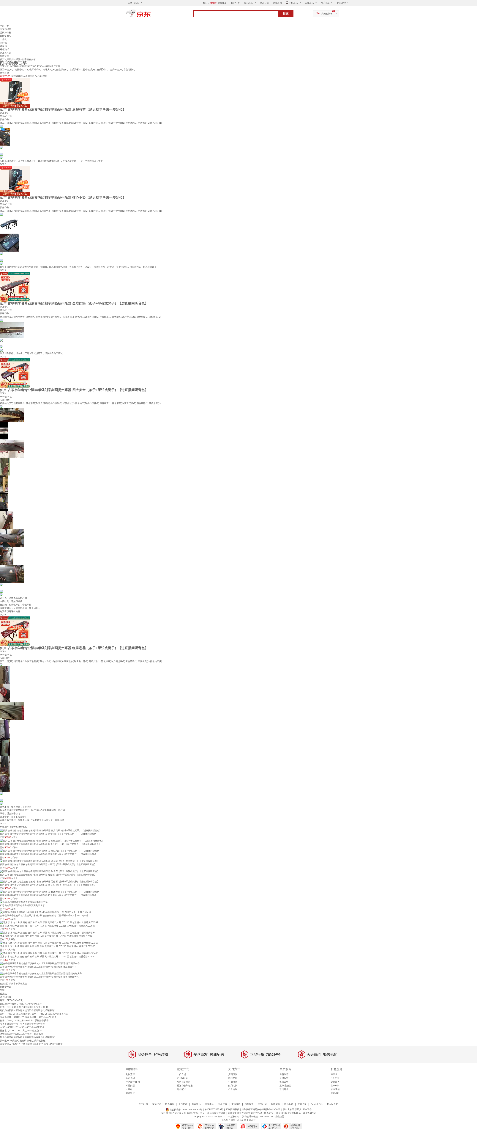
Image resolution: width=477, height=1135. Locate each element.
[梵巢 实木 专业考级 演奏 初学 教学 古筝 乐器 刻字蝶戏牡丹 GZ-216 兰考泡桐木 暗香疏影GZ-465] (49, 953)
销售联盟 (249, 1104)
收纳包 (3, 42)
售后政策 (283, 1074)
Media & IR (332, 1104)
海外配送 (181, 1089)
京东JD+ (335, 1093)
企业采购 (277, 2)
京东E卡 (335, 1085)
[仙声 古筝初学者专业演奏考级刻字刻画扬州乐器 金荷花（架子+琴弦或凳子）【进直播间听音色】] (49, 861)
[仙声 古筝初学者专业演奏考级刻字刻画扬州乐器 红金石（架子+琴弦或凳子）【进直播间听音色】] (49, 871)
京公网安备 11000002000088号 (185, 1109)
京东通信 (335, 1089)
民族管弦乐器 (13, 59)
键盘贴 (3, 46)
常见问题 (130, 1085)
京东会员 (264, 2)
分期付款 (232, 1082)
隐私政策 (288, 1104)
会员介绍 (130, 1078)
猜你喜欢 (4, 73)
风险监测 (275, 1104)
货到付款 (232, 1074)
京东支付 (241, 1120)
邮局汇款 (232, 1085)
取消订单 (283, 1089)
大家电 (129, 1089)
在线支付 (232, 1078)
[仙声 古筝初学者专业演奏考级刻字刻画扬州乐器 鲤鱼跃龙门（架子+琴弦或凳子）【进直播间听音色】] (52, 840)
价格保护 (283, 1078)
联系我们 (156, 1104)
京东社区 (262, 1104)
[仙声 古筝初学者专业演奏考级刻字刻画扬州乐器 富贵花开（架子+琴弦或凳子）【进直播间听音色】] (51, 830)
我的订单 (235, 2)
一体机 (3, 39)
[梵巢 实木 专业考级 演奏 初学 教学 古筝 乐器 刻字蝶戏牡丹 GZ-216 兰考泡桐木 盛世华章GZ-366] (49, 942)
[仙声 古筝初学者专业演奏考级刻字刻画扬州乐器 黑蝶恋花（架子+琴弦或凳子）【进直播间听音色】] (51, 851)
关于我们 (143, 1104)
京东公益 (302, 1104)
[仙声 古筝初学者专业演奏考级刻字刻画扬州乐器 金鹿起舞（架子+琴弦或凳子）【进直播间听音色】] (15, 286)
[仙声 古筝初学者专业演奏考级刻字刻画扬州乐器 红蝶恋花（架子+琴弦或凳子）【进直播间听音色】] (15, 631)
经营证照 (279, 1116)
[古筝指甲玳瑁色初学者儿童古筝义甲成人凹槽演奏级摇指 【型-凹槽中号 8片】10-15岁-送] (45, 912)
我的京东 (248, 2)
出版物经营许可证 (216, 1113)
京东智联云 (5, 1044)
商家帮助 (196, 1104)
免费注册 (222, 2)
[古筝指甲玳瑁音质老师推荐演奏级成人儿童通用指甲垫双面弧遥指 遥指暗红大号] (41, 973)
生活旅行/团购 (133, 1082)
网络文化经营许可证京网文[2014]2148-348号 (250, 1113)
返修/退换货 (285, 1085)
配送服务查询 (183, 1082)
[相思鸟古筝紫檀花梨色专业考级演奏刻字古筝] (24, 902)
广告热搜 (43, 1044)
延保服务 (335, 1082)
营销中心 (209, 1104)
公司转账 (232, 1089)
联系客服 (130, 1093)
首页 (2, 59)
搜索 (286, 13)
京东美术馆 (5, 52)
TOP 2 (3, 270)
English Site (317, 1104)
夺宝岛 (334, 1074)
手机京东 (293, 2)
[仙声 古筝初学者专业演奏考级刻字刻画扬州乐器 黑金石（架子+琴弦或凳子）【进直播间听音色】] (49, 881)
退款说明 (283, 1082)
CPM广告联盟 (56, 1044)
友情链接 (235, 1104)
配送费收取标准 (185, 1085)
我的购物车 (326, 13)
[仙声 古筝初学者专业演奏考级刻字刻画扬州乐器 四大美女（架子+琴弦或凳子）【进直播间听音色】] (15, 373)
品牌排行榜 (5, 32)
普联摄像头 (5, 36)
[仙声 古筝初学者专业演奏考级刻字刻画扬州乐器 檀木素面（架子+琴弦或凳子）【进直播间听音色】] (51, 891)
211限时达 (182, 1078)
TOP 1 (3, 164)
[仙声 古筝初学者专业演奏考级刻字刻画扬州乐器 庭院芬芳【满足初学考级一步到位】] (15, 92)
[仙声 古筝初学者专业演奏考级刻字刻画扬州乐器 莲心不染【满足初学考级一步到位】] (15, 180)
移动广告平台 (18, 1044)
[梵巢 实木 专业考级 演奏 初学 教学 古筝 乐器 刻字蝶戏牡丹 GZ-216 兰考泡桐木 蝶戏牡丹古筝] (47, 932)
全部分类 (4, 26)
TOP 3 (3, 356)
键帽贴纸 (4, 49)
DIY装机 (335, 1078)
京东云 (252, 1120)
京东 (151, 15)
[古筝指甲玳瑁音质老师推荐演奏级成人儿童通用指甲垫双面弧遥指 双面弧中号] (40, 963)
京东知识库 (5, 29)
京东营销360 (32, 1044)
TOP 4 (3, 614)
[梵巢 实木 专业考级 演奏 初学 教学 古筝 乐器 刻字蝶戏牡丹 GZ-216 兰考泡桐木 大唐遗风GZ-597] (49, 922)
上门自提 (181, 1074)
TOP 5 (3, 823)
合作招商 (183, 1104)
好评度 (8, 116)
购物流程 (130, 1074)
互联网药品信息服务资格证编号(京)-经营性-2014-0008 (253, 1109)
